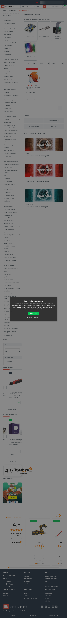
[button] (33, 318)
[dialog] (33, 309)
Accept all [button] (33, 313)
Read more (44, 309)
